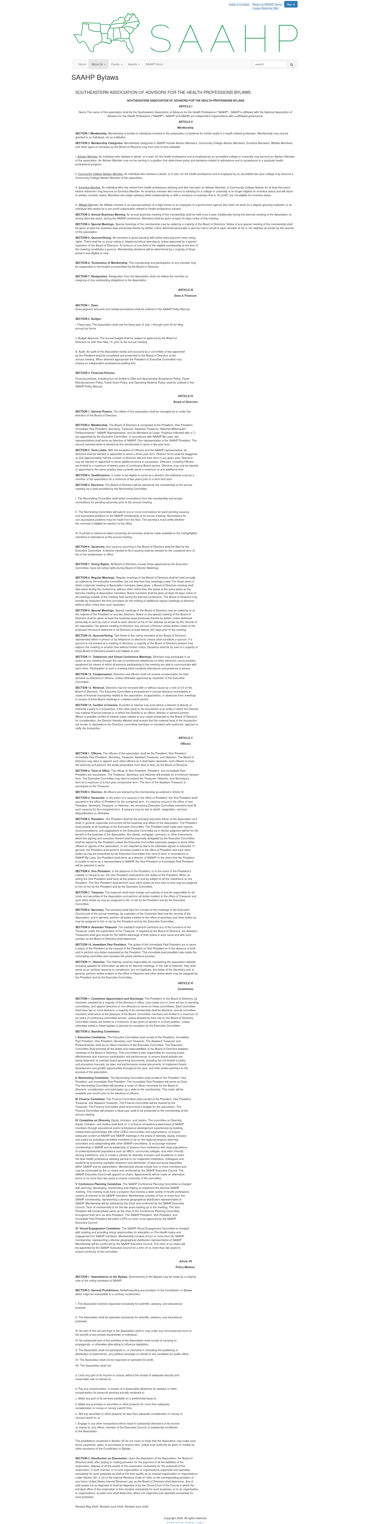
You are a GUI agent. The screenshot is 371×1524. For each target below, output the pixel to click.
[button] (98, 64)
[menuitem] (240, 3)
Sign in (291, 4)
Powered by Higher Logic (185, 1522)
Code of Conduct (239, 4)
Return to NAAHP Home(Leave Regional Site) (267, 6)
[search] (291, 64)
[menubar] (256, 5)
